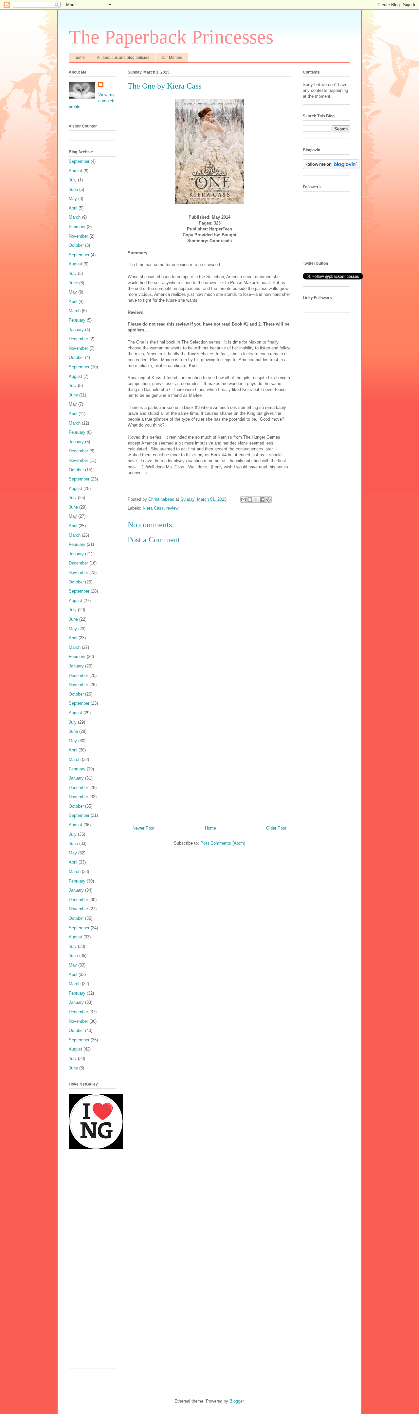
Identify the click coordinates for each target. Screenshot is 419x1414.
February (77, 226)
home (80, 57)
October (76, 245)
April (73, 208)
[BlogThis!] (249, 499)
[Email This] (243, 499)
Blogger (236, 1401)
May (73, 198)
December (78, 338)
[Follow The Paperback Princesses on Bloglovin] (331, 167)
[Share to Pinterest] (268, 499)
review (172, 508)
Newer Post (144, 828)
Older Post (276, 828)
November (78, 236)
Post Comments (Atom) (222, 843)
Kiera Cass (153, 508)
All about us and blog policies (123, 57)
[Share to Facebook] (262, 499)
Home (210, 828)
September (79, 161)
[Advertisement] (209, 756)
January (76, 329)
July (73, 179)
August (75, 170)
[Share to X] (256, 499)
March (75, 217)
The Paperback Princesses (171, 37)
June (73, 189)
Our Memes (171, 57)
